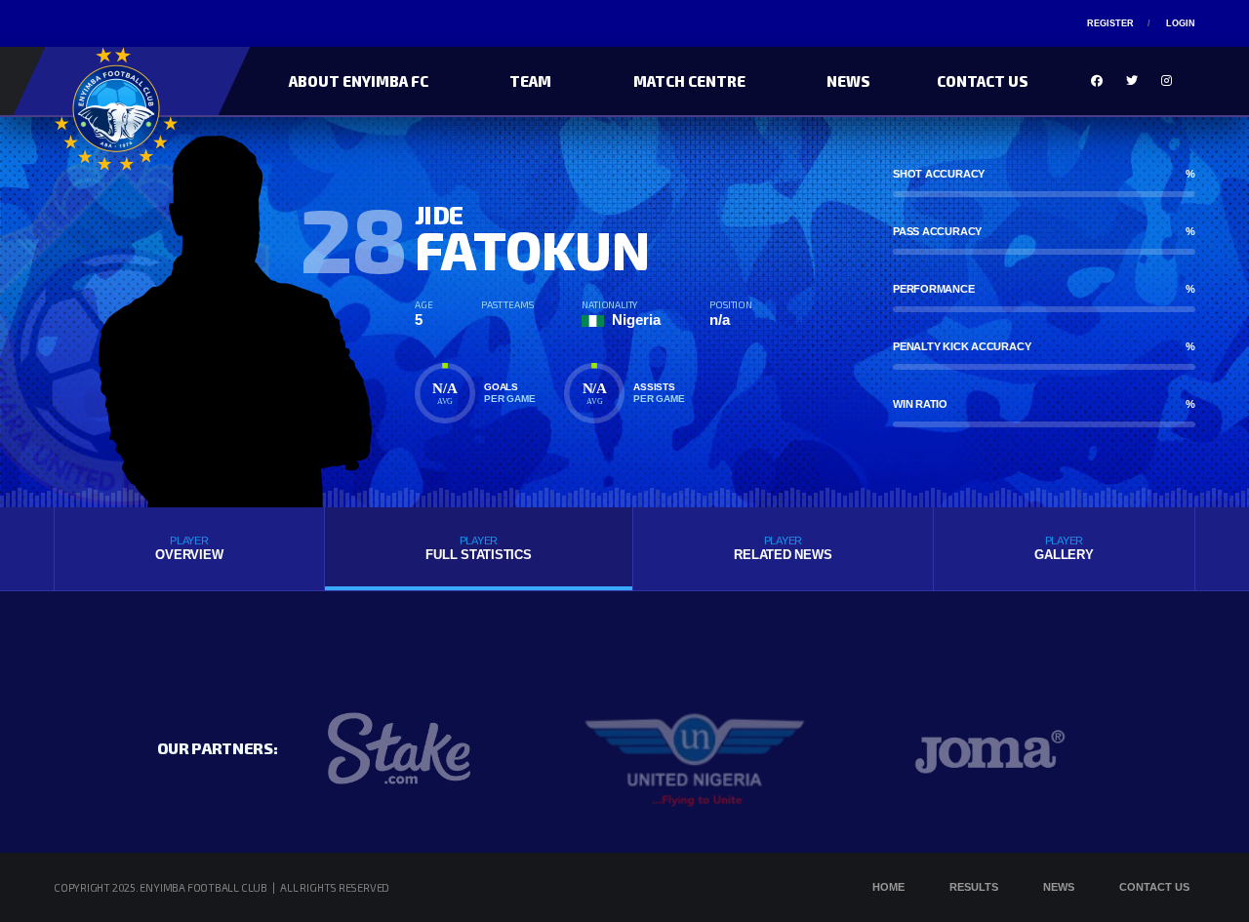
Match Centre (689, 81)
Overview (188, 548)
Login (1180, 23)
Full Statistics (478, 548)
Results (973, 887)
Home (888, 887)
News (848, 81)
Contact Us (982, 81)
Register (1110, 23)
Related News (782, 548)
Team (530, 81)
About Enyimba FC (358, 81)
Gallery (1063, 548)
